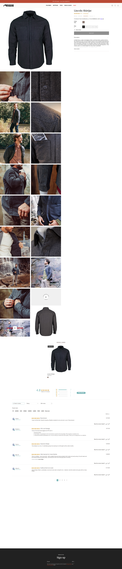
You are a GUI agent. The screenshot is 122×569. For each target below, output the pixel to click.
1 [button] (57, 480)
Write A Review (81, 392)
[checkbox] (46, 403)
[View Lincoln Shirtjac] (15, 328)
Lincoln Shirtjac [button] (40, 459)
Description (76, 37)
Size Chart (78, 29)
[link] (63, 396)
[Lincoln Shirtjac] (61, 359)
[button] (48, 5)
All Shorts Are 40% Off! (61, 1)
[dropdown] (32, 403)
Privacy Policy (69, 564)
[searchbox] (18, 403)
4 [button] (64, 480)
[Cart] (118, 5)
